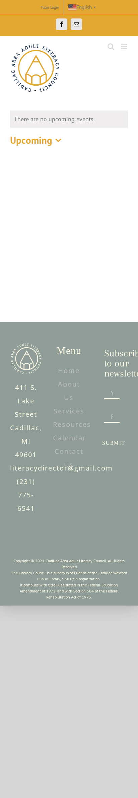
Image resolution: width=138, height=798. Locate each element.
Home (69, 370)
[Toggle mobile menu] (124, 46)
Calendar (69, 437)
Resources (72, 424)
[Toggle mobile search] (111, 46)
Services (69, 410)
